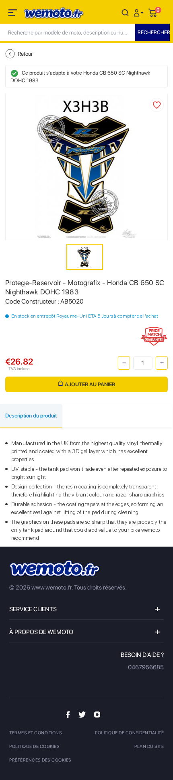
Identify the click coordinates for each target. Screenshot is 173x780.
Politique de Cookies (34, 746)
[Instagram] (97, 714)
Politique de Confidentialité (129, 732)
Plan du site (149, 746)
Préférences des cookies (40, 760)
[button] (140, 12)
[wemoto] (55, 569)
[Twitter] (82, 714)
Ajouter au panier (90, 384)
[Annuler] (125, 12)
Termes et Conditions (35, 732)
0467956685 (146, 667)
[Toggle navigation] (13, 14)
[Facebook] (68, 714)
